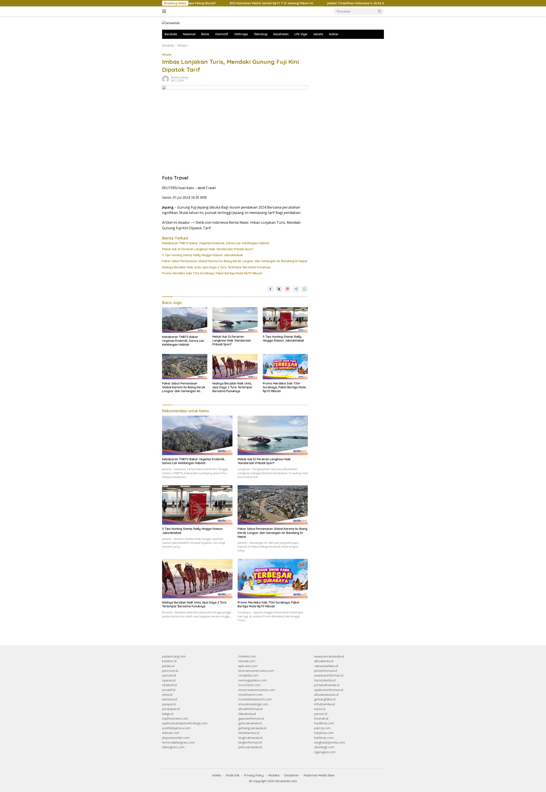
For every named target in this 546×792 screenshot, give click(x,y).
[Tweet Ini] (279, 289)
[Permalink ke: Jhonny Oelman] (165, 79)
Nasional (189, 34)
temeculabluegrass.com (178, 742)
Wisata (318, 34)
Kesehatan (281, 34)
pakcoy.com (322, 728)
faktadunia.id (247, 714)
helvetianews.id (248, 733)
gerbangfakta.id (324, 699)
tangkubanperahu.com (329, 742)
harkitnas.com (324, 738)
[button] (379, 11)
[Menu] (165, 11)
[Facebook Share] (270, 289)
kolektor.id (169, 661)
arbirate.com (171, 733)
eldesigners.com (173, 747)
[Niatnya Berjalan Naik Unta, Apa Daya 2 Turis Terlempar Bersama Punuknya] (235, 366)
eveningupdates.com (252, 680)
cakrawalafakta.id (326, 666)
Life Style (301, 34)
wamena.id (169, 699)
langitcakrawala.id (250, 738)
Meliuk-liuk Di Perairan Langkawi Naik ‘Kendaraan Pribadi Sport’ (207, 249)
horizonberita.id (324, 680)
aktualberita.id (323, 661)
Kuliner (334, 34)
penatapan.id (171, 709)
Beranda (171, 34)
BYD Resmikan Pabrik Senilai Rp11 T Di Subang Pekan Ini (240, 3)
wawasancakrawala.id (329, 656)
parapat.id (169, 704)
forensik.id (321, 718)
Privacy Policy (254, 775)
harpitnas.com (324, 733)
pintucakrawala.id (250, 747)
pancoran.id (170, 671)
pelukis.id (168, 666)
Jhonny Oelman (180, 77)
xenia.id (167, 695)
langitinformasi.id (250, 742)
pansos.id (320, 714)
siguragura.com (324, 752)
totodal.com (246, 661)
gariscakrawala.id (250, 723)
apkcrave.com (247, 666)
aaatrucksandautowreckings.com (185, 723)
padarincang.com (174, 656)
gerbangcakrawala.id (252, 728)
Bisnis (205, 34)
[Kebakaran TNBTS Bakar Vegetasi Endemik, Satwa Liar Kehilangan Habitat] (184, 320)
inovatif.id (168, 690)
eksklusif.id (169, 685)
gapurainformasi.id (251, 718)
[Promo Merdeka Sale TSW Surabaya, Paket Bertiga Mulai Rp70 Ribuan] (285, 366)
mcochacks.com (249, 685)
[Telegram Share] (296, 289)
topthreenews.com (175, 718)
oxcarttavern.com (250, 695)
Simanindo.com (286, 781)
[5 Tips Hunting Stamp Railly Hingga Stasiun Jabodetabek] (285, 320)
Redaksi (274, 775)
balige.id (167, 714)
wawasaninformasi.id (328, 675)
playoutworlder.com (176, 738)
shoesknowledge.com (253, 704)
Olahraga (241, 34)
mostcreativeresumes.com (256, 690)
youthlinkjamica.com (176, 728)
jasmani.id (169, 675)
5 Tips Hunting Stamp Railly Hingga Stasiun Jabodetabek (202, 255)
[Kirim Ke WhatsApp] (304, 289)
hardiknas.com (324, 723)
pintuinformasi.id (325, 671)
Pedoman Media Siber (319, 775)
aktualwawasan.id (326, 695)
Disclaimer (291, 775)
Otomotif (221, 34)
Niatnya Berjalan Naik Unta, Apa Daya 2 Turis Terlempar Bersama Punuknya (216, 267)
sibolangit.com (324, 747)
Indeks (216, 775)
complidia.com (248, 675)
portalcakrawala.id (326, 685)
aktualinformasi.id (250, 709)
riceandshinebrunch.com (255, 699)
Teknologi (260, 34)
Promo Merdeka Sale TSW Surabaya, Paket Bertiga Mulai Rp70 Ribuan (212, 273)
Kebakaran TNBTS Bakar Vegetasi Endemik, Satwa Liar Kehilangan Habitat (215, 243)
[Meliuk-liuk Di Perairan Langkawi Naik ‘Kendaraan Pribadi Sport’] (235, 320)
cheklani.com (247, 656)
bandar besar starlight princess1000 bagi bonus (346, 45)
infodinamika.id (324, 704)
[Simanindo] (171, 23)
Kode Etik (233, 775)
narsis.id (319, 709)
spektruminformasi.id (328, 690)
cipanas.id (169, 680)
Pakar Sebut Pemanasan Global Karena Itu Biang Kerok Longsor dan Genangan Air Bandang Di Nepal (234, 261)
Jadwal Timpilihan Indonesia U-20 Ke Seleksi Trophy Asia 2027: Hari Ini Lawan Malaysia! (361, 3)
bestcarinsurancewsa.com (256, 671)
